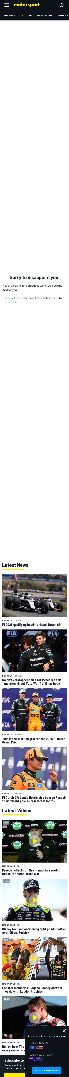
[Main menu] (7, 5)
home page (10, 302)
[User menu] (61, 5)
